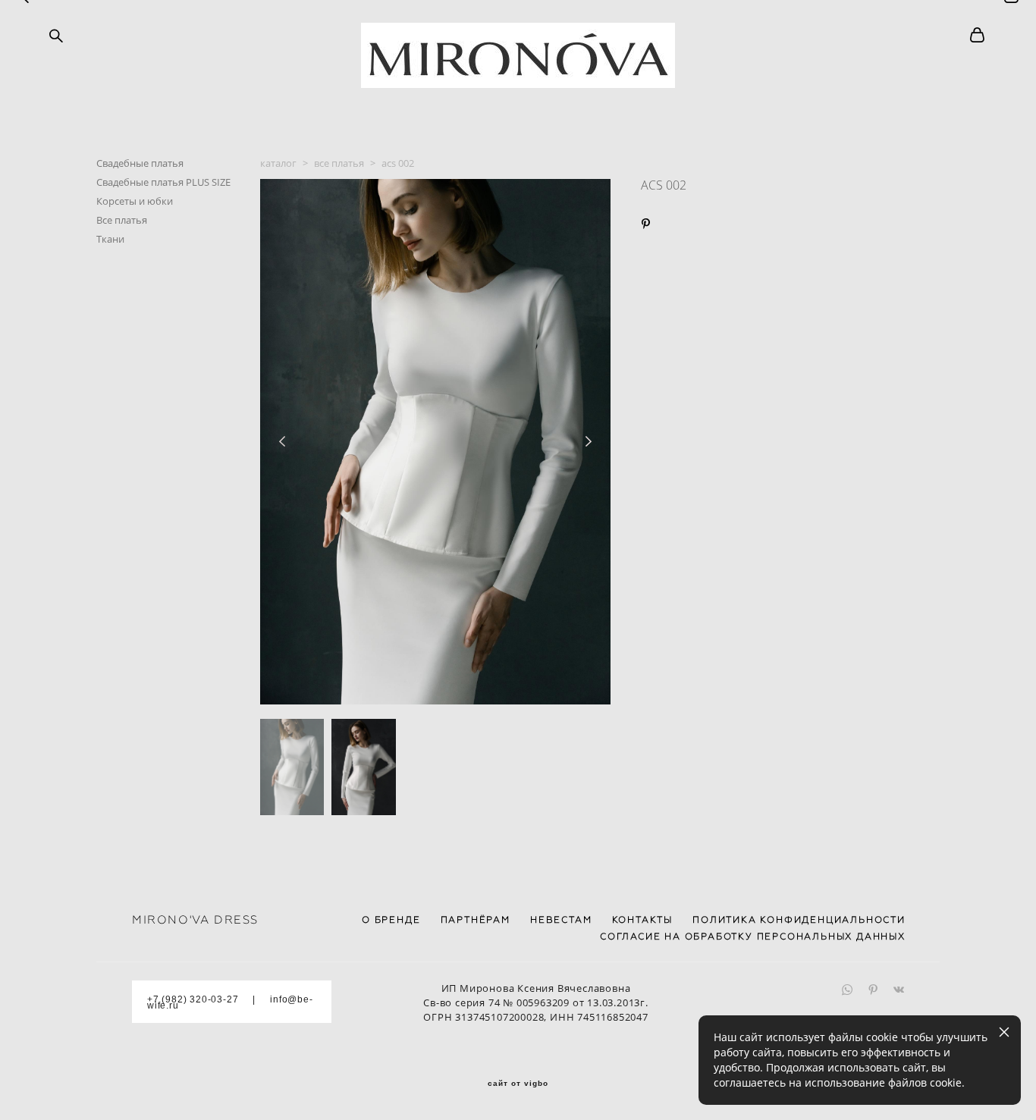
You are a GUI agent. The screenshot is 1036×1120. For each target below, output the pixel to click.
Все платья (121, 220)
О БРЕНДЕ (391, 920)
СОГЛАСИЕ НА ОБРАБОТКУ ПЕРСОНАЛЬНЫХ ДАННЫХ (753, 936)
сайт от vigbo (518, 1083)
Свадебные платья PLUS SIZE (163, 182)
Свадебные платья (140, 163)
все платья (339, 163)
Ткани (110, 239)
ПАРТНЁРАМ (475, 920)
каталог (278, 163)
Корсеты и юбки (134, 201)
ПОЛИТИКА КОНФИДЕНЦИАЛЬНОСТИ (799, 920)
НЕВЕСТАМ (561, 920)
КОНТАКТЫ (642, 920)
